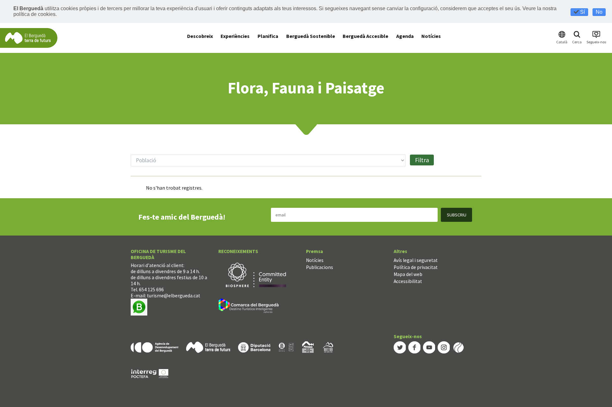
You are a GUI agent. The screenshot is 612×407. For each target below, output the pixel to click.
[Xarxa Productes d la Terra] (286, 347)
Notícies (315, 260)
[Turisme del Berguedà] (28, 37)
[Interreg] (150, 373)
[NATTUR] (328, 347)
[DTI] (249, 306)
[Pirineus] (308, 347)
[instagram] (444, 347)
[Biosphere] (256, 274)
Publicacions (319, 267)
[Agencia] (154, 347)
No (599, 12)
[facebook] (414, 347)
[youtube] (429, 347)
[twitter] (400, 347)
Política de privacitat (416, 267)
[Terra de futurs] (208, 347)
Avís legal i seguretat (416, 260)
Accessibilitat (408, 281)
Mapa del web (408, 274)
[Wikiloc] (458, 347)
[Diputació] (254, 347)
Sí (582, 12)
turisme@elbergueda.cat (173, 296)
